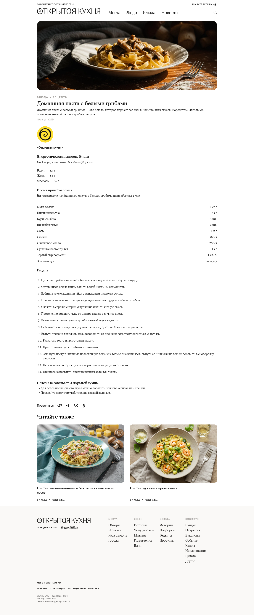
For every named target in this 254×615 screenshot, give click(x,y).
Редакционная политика (83, 588)
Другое (190, 561)
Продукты (167, 541)
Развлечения (143, 541)
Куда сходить (117, 536)
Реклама (42, 588)
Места (114, 13)
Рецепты (60, 97)
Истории (114, 531)
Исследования (196, 551)
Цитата (190, 556)
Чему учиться (144, 531)
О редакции (58, 588)
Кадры (190, 546)
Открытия (192, 531)
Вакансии (192, 536)
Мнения (140, 536)
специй (140, 388)
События (191, 541)
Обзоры (114, 525)
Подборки (167, 531)
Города (113, 541)
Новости (169, 13)
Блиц (138, 546)
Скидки (190, 525)
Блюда (149, 13)
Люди (131, 13)
